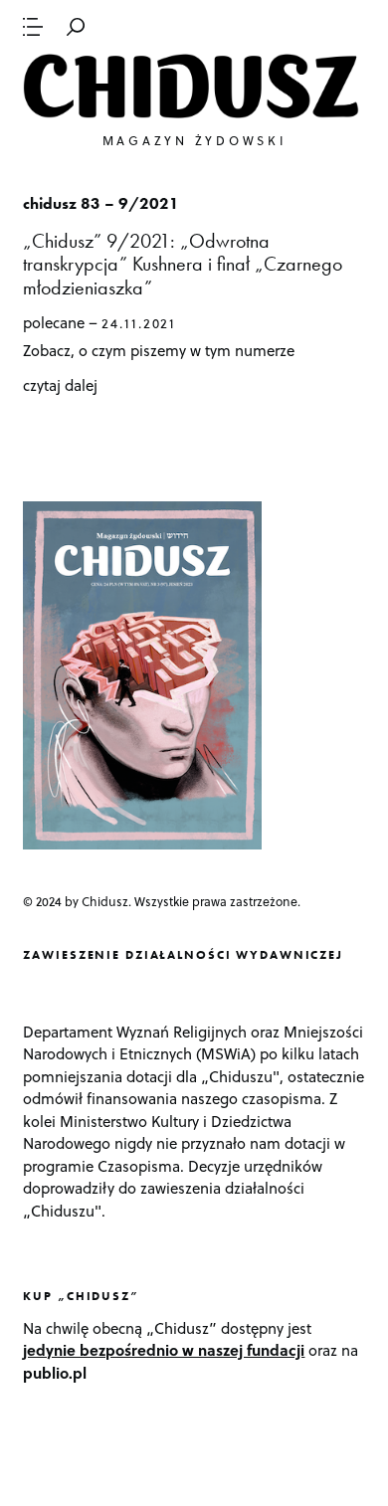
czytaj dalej (60, 385)
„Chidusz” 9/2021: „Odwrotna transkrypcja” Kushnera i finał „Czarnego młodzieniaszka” (182, 264)
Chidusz (193, 86)
